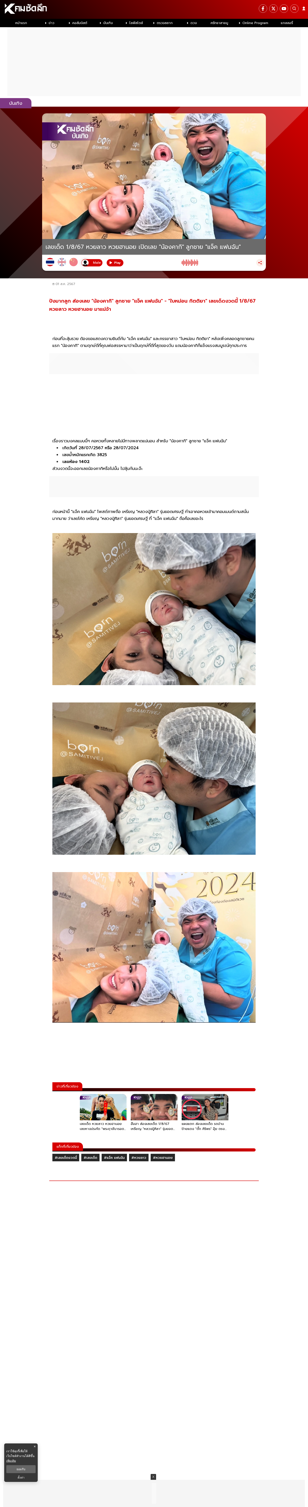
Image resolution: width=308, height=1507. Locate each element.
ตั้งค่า (21, 1477)
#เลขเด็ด (90, 1157)
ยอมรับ (21, 1469)
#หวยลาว (138, 1157)
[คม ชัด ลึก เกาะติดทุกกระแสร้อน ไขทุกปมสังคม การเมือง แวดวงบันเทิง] (154, 9)
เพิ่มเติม (11, 1461)
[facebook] (263, 8)
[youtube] (284, 8)
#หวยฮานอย (163, 1157)
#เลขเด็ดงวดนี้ (66, 1157)
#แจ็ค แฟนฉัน (114, 1157)
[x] (273, 8)
